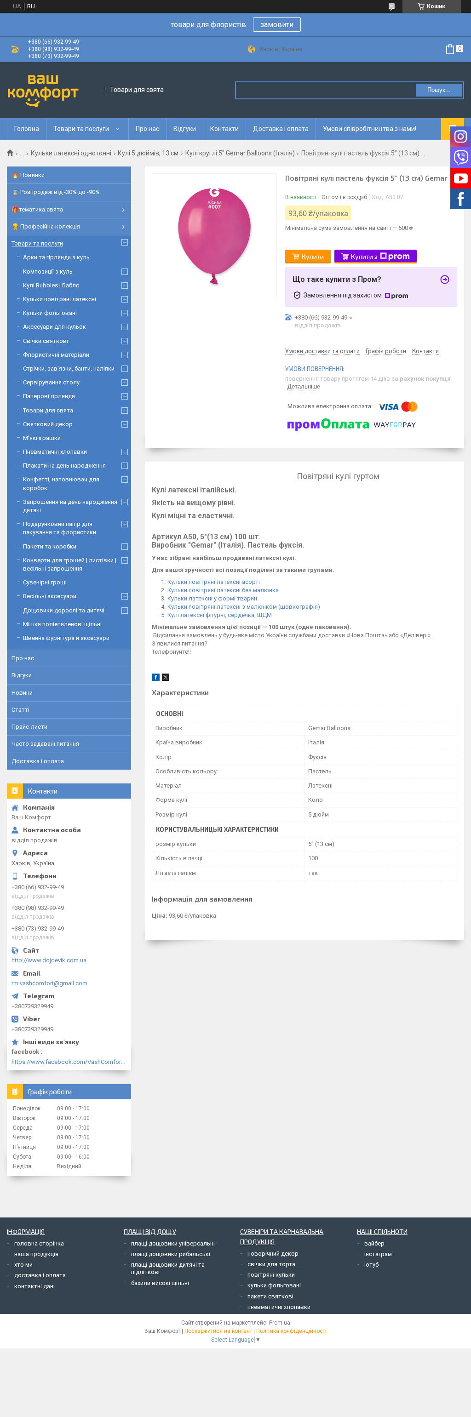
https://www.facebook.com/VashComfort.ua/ (68, 1061)
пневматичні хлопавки (278, 1306)
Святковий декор (48, 424)
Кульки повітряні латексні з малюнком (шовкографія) (243, 606)
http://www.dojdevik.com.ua (48, 960)
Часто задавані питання (45, 743)
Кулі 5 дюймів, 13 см (148, 153)
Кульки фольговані (50, 312)
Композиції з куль (48, 271)
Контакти (224, 128)
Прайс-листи (29, 726)
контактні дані (34, 1286)
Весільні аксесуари (49, 596)
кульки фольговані (274, 1285)
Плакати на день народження (64, 465)
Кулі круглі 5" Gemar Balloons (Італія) (240, 153)
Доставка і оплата (281, 128)
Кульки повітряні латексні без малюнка (223, 590)
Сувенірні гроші (45, 582)
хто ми (23, 1264)
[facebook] (156, 678)
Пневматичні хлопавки (55, 451)
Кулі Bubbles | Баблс (51, 285)
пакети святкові (270, 1296)
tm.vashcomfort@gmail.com (49, 983)
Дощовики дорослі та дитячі (63, 610)
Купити (313, 256)
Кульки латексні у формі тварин (212, 598)
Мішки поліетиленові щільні (62, 624)
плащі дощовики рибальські (170, 1254)
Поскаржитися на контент (218, 1331)
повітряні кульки (271, 1274)
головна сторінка (39, 1243)
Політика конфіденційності (291, 1331)
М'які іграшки (42, 437)
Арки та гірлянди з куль (56, 257)
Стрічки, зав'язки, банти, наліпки (69, 368)
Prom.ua (279, 1323)
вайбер (374, 1243)
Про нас (147, 128)
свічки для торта (271, 1264)
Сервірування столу (51, 382)
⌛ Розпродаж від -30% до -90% (55, 192)
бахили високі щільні (160, 1283)
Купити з (364, 256)
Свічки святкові (45, 340)
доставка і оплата (40, 1275)
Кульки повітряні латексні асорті (213, 581)
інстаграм (378, 1254)
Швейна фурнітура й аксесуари (66, 637)
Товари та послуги (81, 128)
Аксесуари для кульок (54, 326)
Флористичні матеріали (56, 354)
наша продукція (36, 1254)
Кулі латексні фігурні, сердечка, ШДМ (219, 614)
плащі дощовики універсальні (173, 1243)
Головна (26, 128)
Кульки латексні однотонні (71, 153)
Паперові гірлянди (49, 396)
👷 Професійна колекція (45, 226)
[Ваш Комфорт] (53, 90)
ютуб (371, 1264)
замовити (276, 24)
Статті (20, 709)
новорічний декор (273, 1253)
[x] (165, 678)
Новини (22, 692)
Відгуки (184, 128)
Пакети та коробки (49, 546)
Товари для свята (48, 410)
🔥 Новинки (28, 174)
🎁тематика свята (37, 209)
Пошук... (439, 89)
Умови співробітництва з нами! (369, 128)
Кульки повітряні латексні (59, 299)
